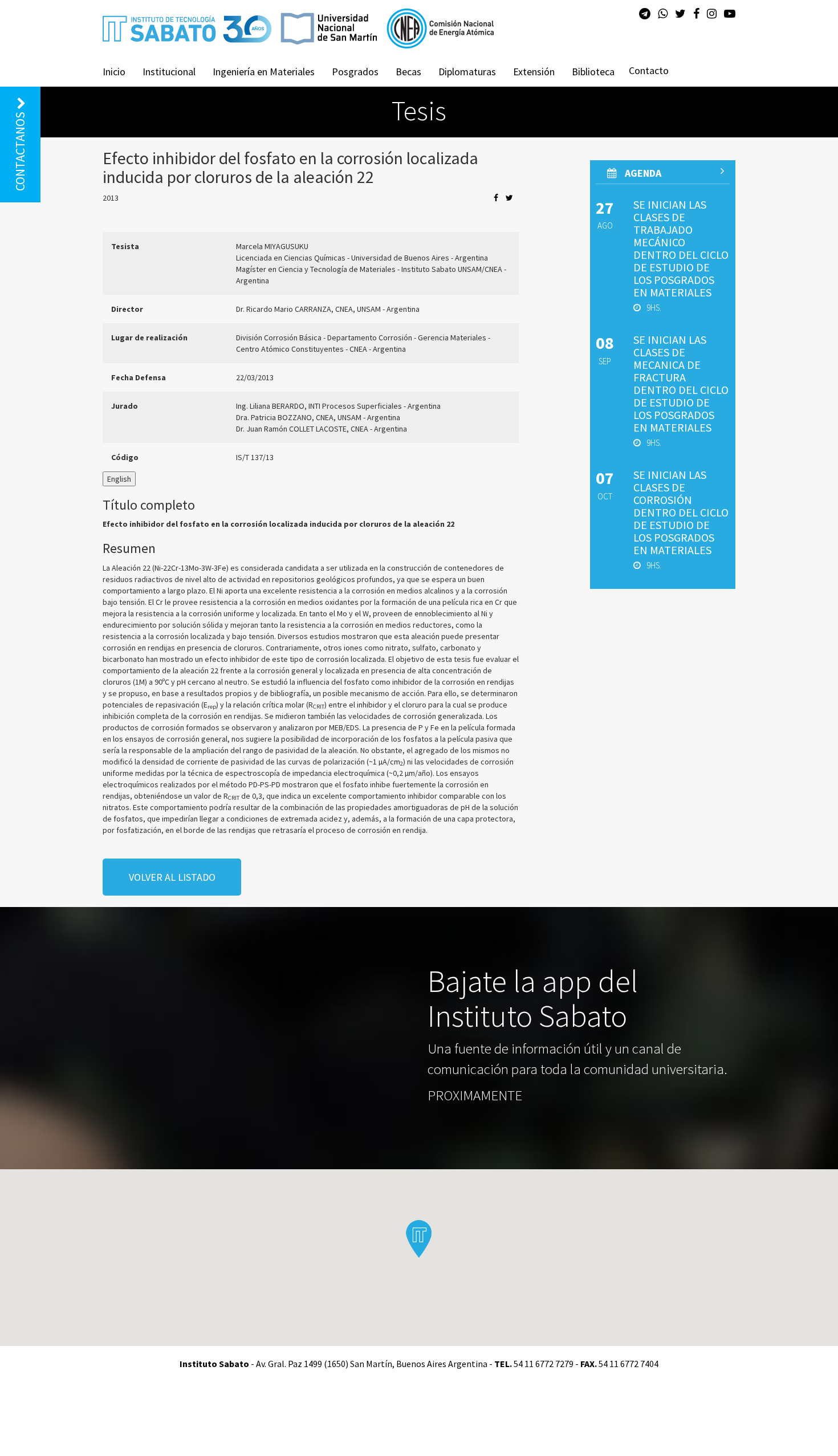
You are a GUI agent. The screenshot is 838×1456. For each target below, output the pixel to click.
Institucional (169, 71)
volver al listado (172, 877)
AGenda (642, 173)
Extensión (534, 71)
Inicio (114, 71)
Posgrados (355, 71)
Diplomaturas (467, 71)
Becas (408, 71)
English (119, 479)
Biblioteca (593, 71)
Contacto (649, 70)
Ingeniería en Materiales (264, 71)
